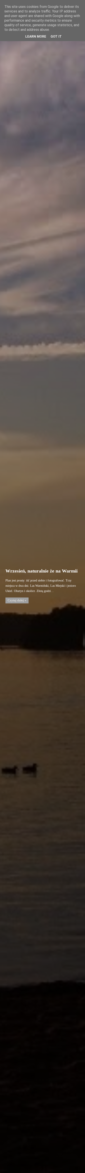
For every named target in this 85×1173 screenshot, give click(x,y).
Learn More (35, 36)
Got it (56, 36)
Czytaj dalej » (17, 600)
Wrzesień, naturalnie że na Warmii (41, 571)
